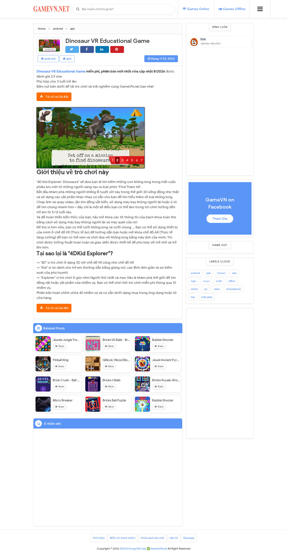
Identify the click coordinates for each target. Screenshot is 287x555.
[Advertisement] (219, 110)
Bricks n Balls (111, 380)
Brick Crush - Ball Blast (67, 380)
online (194, 289)
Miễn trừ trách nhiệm (122, 537)
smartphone (233, 289)
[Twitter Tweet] (72, 49)
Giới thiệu (99, 537)
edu (234, 273)
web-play (206, 297)
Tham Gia (219, 219)
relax (217, 289)
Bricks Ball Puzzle (114, 400)
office (231, 281)
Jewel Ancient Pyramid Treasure (166, 360)
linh (203, 39)
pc (205, 289)
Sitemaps (188, 537)
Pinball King (60, 360)
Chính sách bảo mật (152, 537)
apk (68, 58)
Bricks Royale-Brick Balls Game (166, 380)
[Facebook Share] (87, 49)
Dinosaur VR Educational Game (61, 71)
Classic (221, 273)
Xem (61, 346)
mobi (219, 281)
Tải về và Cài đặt (56, 97)
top (193, 297)
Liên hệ (174, 537)
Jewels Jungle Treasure (67, 340)
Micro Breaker (63, 400)
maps (206, 281)
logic (193, 281)
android (49, 58)
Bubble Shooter (163, 340)
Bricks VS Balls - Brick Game (116, 340)
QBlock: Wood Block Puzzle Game (116, 360)
